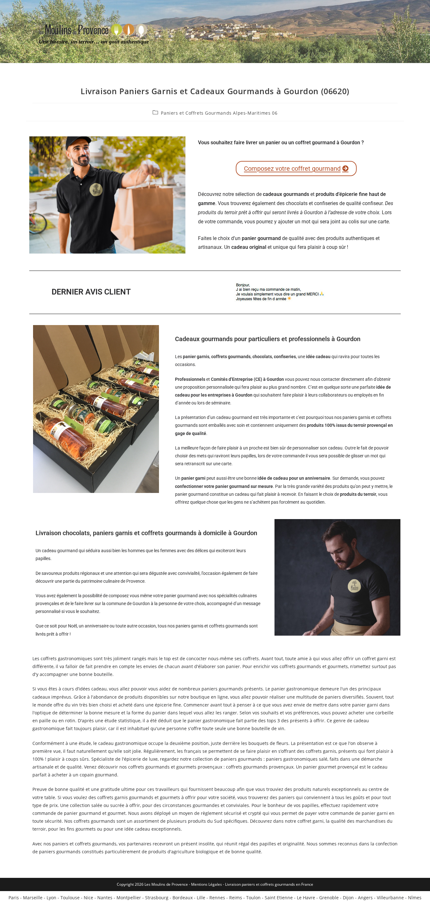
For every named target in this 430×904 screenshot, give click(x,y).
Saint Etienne (279, 898)
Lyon (51, 898)
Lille (201, 898)
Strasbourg (156, 898)
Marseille (32, 898)
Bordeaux (183, 898)
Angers (365, 898)
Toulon (253, 898)
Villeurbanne (390, 898)
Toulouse (70, 898)
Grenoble (329, 898)
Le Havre (306, 898)
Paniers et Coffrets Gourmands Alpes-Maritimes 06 (219, 113)
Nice (88, 898)
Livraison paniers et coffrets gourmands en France (269, 884)
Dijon (348, 898)
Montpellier (128, 898)
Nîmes (415, 898)
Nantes (104, 898)
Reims (235, 898)
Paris (13, 898)
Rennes (217, 898)
